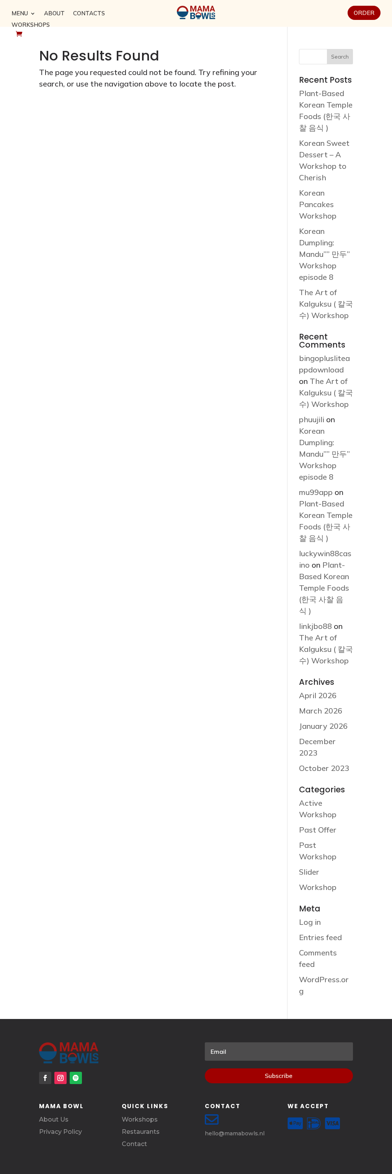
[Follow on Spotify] (76, 1078)
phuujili (311, 419)
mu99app (316, 492)
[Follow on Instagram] (60, 1078)
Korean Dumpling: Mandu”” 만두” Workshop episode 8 (324, 254)
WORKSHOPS (30, 25)
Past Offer (317, 829)
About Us (54, 1119)
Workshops (140, 1119)
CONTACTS (89, 14)
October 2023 (324, 768)
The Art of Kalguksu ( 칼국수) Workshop (326, 303)
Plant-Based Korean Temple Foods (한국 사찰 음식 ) (324, 588)
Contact (134, 1144)
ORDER (364, 12)
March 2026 (320, 710)
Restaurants (141, 1131)
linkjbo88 (315, 626)
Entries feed (320, 937)
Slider (309, 872)
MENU (19, 14)
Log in (310, 922)
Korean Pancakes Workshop (317, 204)
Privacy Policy (60, 1131)
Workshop (317, 887)
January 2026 (323, 726)
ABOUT (54, 14)
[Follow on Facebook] (45, 1078)
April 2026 (317, 695)
